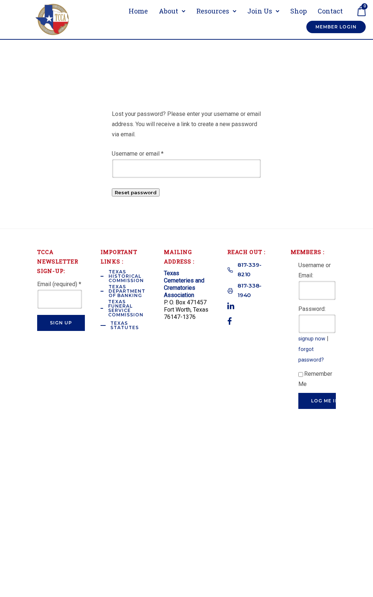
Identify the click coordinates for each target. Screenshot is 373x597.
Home (138, 11)
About (168, 11)
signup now (311, 339)
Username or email (138, 153)
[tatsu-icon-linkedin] (230, 306)
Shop (298, 11)
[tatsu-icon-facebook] (229, 321)
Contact (330, 11)
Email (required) (59, 284)
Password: (312, 308)
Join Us (259, 11)
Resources (212, 11)
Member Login (336, 27)
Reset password (136, 192)
